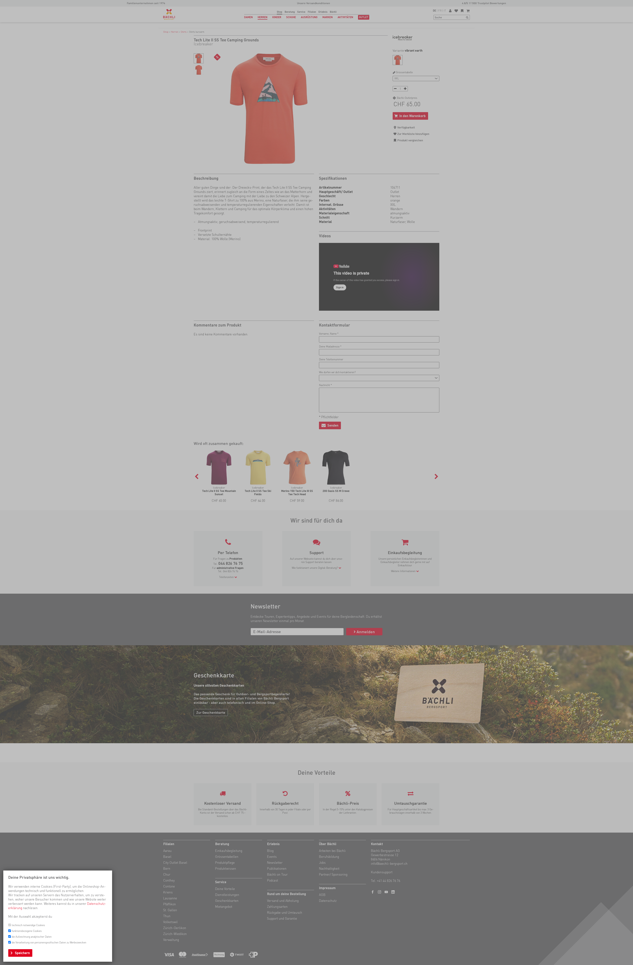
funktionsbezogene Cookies (27, 931)
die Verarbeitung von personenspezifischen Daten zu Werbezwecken (49, 942)
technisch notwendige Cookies (28, 925)
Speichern (22, 953)
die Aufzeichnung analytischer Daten (32, 936)
